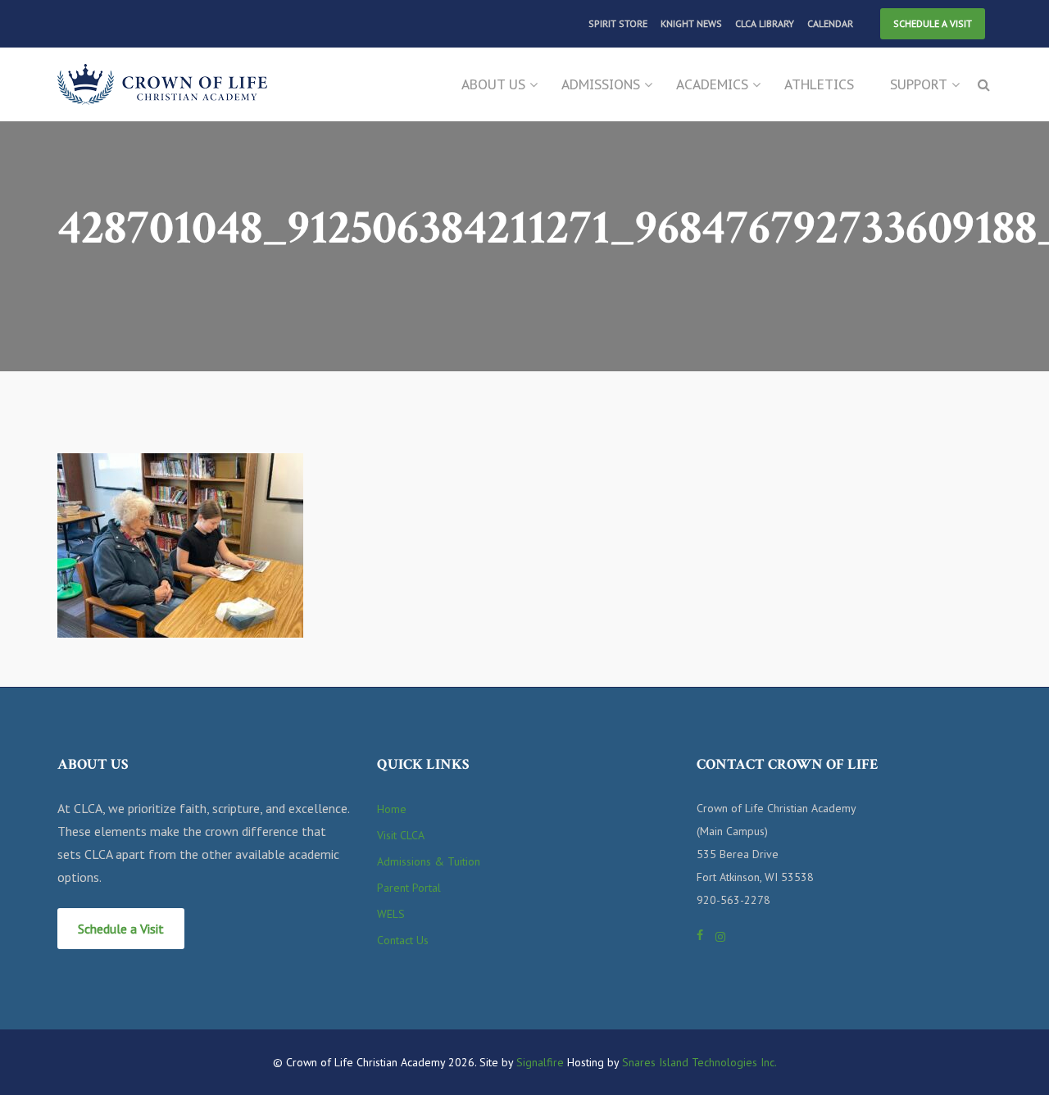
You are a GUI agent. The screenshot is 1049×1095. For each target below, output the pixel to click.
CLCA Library (764, 23)
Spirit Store (617, 23)
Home (391, 809)
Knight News (691, 23)
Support (918, 84)
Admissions (600, 84)
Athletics (819, 84)
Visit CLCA (401, 835)
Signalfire (540, 1062)
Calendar (830, 23)
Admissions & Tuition (428, 861)
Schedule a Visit (932, 23)
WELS (391, 913)
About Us (493, 84)
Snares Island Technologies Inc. (699, 1062)
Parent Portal (409, 887)
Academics (712, 84)
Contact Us (403, 940)
